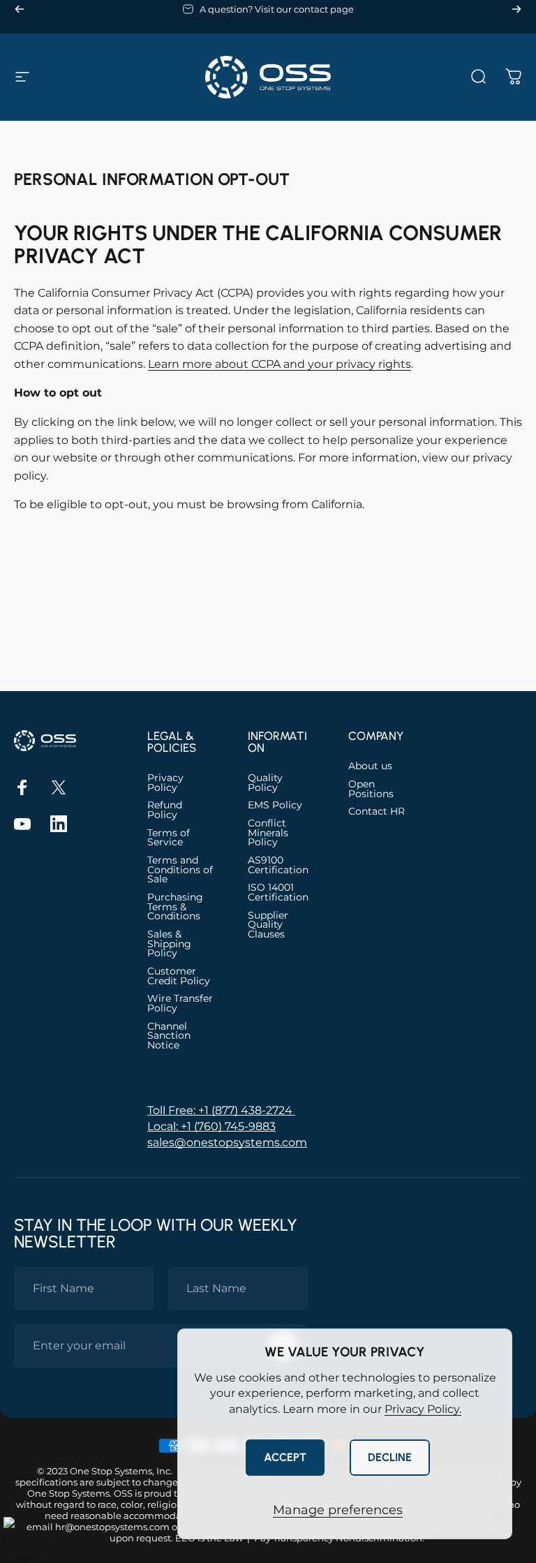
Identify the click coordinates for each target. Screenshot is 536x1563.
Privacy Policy (165, 782)
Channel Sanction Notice (169, 1036)
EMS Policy (275, 805)
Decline (390, 1457)
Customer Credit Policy (178, 976)
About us (370, 766)
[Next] (516, 9)
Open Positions (371, 789)
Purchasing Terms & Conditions (175, 907)
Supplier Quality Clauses (268, 925)
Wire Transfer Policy (180, 1003)
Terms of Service (168, 838)
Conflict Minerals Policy (268, 833)
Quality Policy (265, 782)
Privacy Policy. (423, 1409)
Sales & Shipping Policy (169, 944)
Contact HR (376, 812)
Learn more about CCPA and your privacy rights (279, 364)
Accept (285, 1457)
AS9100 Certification (278, 865)
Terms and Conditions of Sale (180, 870)
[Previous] (19, 9)
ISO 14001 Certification (278, 892)
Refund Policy (164, 810)
